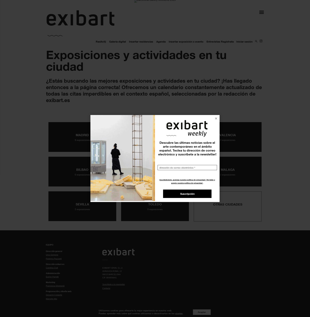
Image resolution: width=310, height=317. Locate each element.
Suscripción (187, 193)
